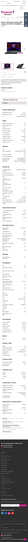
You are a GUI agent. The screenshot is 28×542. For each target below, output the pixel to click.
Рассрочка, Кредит (5, 480)
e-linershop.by (21, 539)
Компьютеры (4, 463)
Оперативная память (6, 456)
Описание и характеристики (10, 99)
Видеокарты (4, 465)
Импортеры (4, 483)
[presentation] (3, 49)
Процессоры (4, 461)
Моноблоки (4, 458)
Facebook (5, 513)
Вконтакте (2, 513)
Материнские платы (6, 460)
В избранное (4, 76)
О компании (4, 491)
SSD (2, 454)
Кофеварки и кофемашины (7, 471)
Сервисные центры (5, 488)
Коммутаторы (4, 469)
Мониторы (3, 467)
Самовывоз (4, 478)
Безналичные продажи (6, 495)
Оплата (2, 476)
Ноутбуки (3, 452)
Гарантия (3, 486)
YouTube (12, 513)
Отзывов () (4, 74)
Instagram (9, 513)
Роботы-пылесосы (5, 473)
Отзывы (3, 1)
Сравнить (11, 76)
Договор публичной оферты (8, 482)
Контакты (3, 493)
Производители (16, 1)
